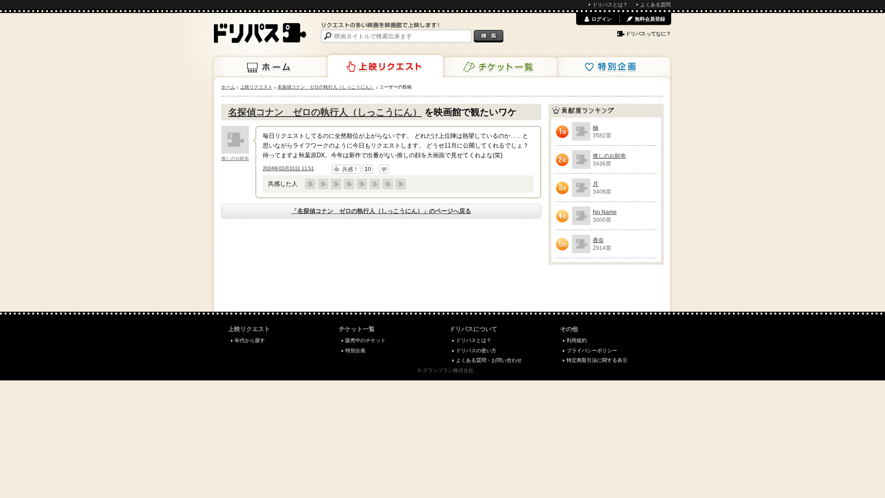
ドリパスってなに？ (648, 33)
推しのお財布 (235, 158)
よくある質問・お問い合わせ (489, 360)
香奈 (598, 240)
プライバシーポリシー (591, 350)
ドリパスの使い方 (476, 350)
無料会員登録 (650, 19)
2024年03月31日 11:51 (288, 168)
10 (368, 169)
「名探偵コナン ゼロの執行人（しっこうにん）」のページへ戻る (381, 211)
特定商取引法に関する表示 (596, 360)
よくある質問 (655, 4)
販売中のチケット (365, 340)
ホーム (271, 67)
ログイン (601, 19)
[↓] (384, 169)
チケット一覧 (499, 67)
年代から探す (250, 340)
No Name (605, 212)
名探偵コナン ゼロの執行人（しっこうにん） (325, 112)
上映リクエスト (385, 66)
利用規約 (576, 340)
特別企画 (612, 67)
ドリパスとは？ (610, 4)
